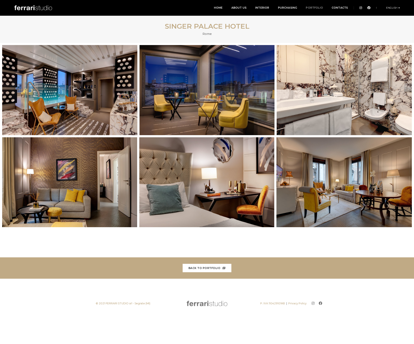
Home (218, 7)
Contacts (340, 7)
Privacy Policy (297, 303)
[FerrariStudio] (33, 8)
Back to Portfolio (204, 268)
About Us (238, 7)
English (392, 7)
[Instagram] (360, 7)
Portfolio (314, 7)
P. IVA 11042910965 (272, 303)
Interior (262, 7)
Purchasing (287, 7)
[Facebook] (367, 7)
